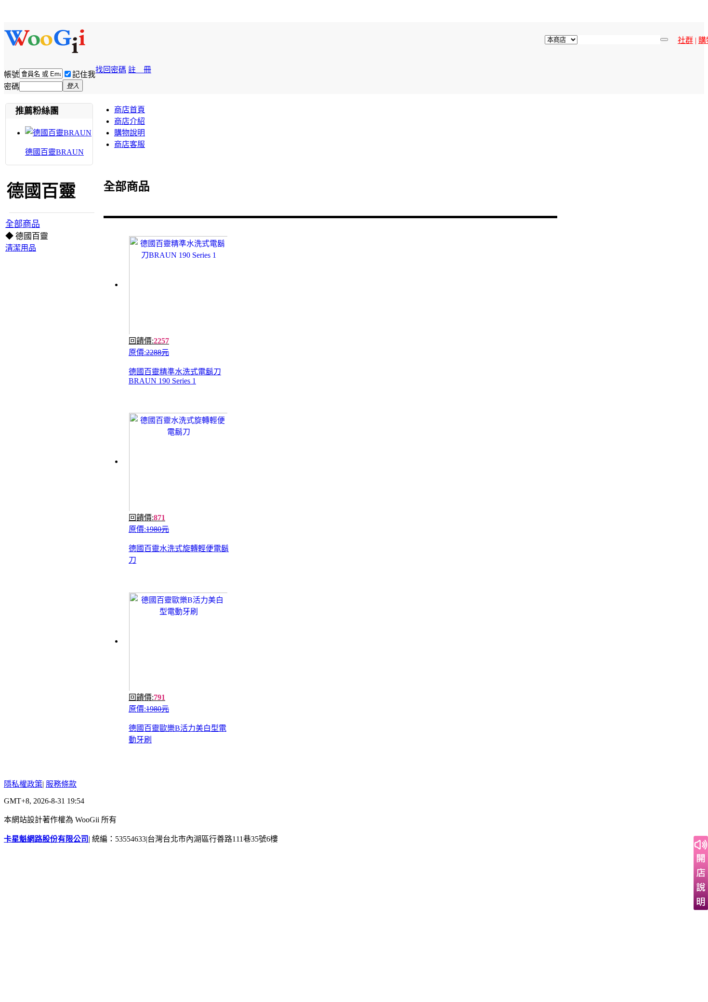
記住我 (83, 74)
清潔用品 (20, 248)
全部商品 (22, 224)
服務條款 (61, 784)
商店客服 (129, 144)
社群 (685, 40)
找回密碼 (110, 70)
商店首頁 (129, 109)
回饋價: (149, 341)
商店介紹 (129, 121)
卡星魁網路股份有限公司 (46, 839)
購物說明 (129, 133)
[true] (664, 39)
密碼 (11, 86)
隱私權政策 (23, 784)
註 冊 (139, 70)
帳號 (11, 74)
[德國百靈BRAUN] (58, 133)
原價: (149, 352)
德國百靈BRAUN (54, 152)
